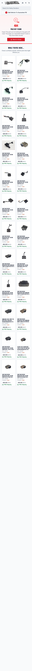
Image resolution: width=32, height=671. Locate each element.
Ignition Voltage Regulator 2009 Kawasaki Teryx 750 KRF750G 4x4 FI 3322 (8, 265)
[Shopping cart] (29, 2)
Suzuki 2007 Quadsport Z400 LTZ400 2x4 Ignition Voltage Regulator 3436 (23, 348)
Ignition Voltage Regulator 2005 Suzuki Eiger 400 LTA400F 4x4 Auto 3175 (22, 376)
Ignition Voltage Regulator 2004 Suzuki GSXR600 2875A (22, 210)
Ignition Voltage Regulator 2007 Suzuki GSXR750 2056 (7, 154)
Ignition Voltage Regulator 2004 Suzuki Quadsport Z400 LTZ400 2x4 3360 (8, 348)
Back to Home (17, 39)
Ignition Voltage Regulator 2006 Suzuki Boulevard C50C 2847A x (23, 127)
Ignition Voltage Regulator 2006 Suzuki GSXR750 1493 (7, 99)
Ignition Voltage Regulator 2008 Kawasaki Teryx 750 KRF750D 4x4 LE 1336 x (23, 293)
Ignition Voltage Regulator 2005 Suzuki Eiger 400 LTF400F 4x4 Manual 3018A (7, 376)
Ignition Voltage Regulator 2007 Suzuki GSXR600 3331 (7, 237)
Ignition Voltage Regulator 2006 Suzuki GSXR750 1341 (22, 72)
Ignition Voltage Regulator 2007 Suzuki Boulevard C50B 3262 (22, 265)
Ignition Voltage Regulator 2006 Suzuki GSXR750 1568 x (7, 127)
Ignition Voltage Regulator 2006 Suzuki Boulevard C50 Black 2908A (7, 72)
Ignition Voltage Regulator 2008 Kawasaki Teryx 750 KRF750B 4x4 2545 (23, 238)
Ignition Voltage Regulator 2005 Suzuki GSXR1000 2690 (7, 210)
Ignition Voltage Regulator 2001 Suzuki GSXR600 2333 (7, 182)
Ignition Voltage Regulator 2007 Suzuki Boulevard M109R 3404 (7, 293)
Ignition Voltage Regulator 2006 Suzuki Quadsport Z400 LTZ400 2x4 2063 (23, 155)
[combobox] (16, 8)
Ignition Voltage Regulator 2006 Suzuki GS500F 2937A (22, 99)
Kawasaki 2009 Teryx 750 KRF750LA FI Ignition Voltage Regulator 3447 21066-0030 (8, 321)
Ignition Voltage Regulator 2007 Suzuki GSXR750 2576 (22, 182)
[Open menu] (2, 2)
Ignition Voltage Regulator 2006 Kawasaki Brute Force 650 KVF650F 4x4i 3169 (23, 321)
